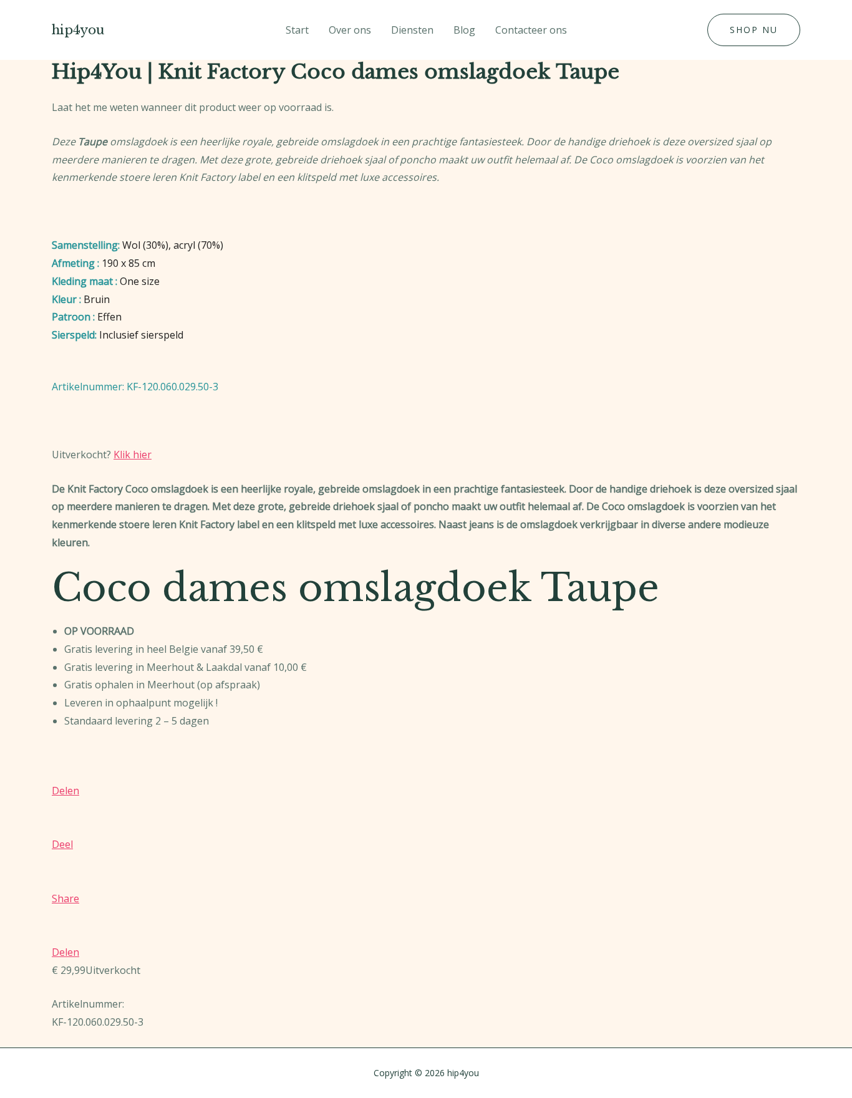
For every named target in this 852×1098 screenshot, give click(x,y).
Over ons (350, 30)
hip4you (78, 29)
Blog (464, 30)
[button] (753, 30)
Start (297, 30)
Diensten (412, 30)
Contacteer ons (531, 30)
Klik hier (133, 454)
